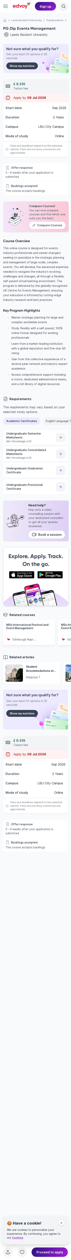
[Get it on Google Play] (50, 575)
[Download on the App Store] (21, 575)
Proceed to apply (49, 1252)
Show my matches (22, 66)
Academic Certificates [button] (21, 421)
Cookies (17, 1237)
